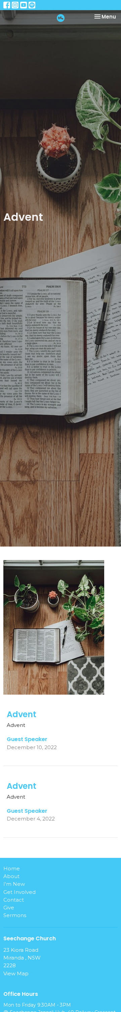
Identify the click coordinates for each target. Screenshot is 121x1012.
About (11, 876)
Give (8, 907)
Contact (13, 900)
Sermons (14, 915)
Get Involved (19, 892)
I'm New (14, 884)
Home (11, 868)
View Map (16, 973)
